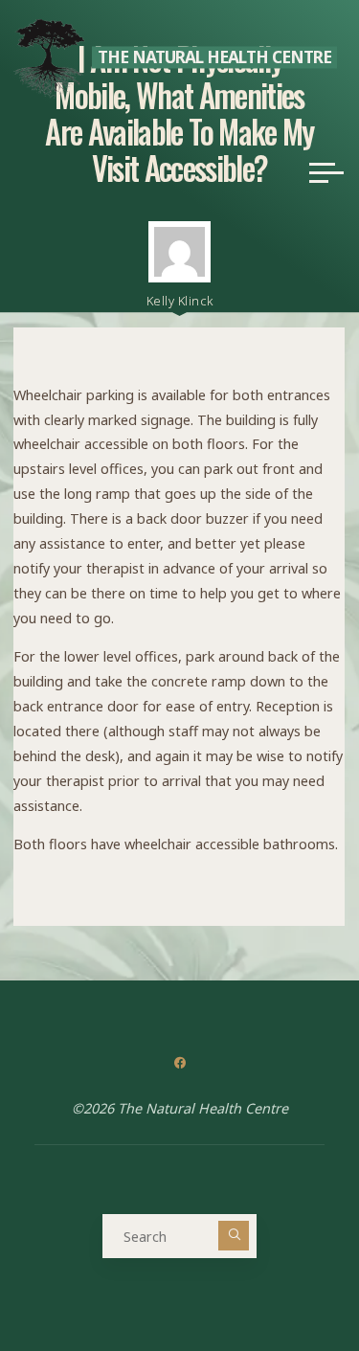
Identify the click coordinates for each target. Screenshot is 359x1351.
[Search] (233, 1236)
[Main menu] (326, 172)
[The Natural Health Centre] (48, 57)
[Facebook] (179, 1063)
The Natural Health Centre (214, 57)
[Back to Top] (284, 1276)
